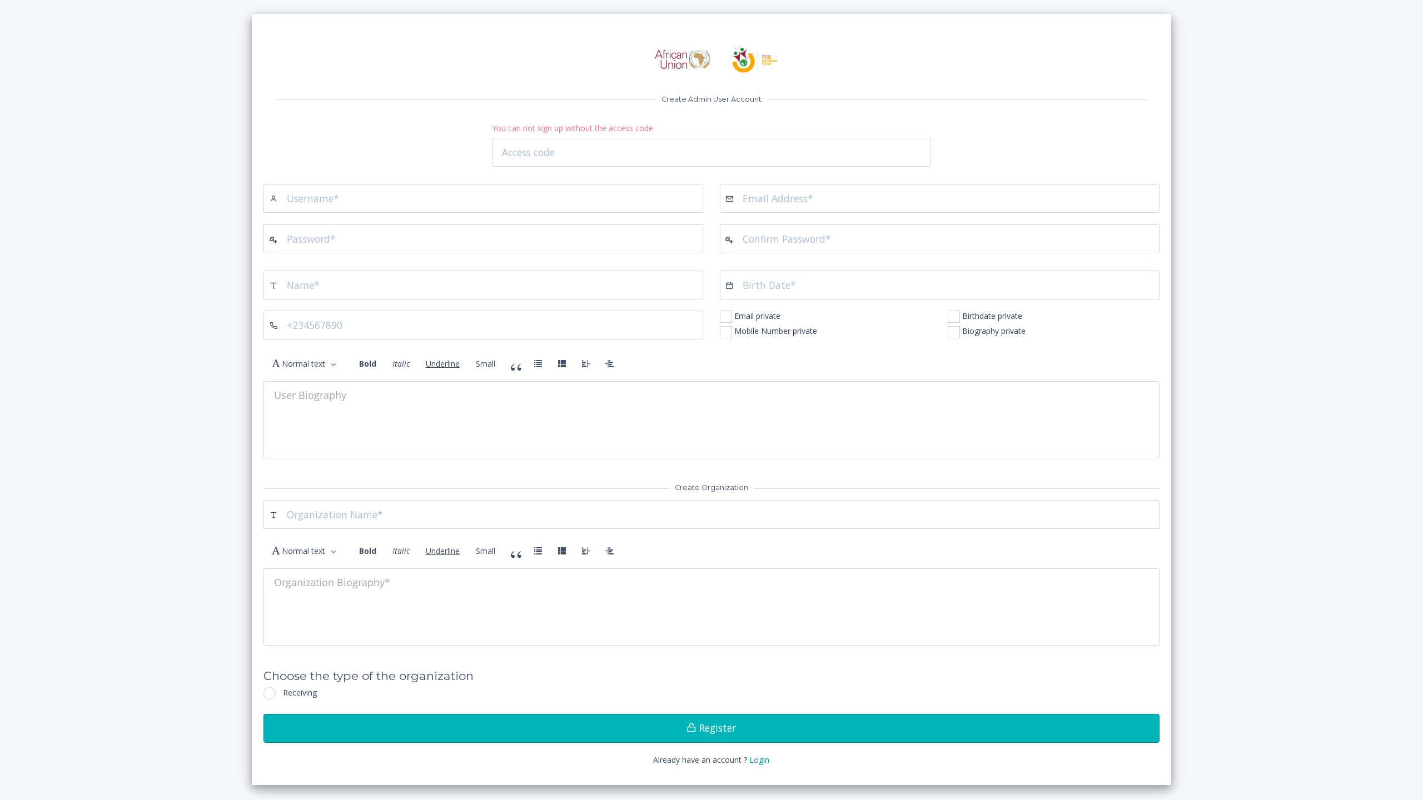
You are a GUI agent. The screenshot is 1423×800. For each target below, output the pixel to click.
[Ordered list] (562, 364)
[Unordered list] (538, 364)
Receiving (300, 692)
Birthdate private (992, 316)
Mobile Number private (775, 331)
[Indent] (610, 364)
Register (716, 727)
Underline (443, 363)
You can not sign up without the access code (572, 128)
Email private (757, 316)
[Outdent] (586, 364)
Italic (401, 363)
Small (485, 363)
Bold (367, 363)
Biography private (994, 331)
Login (759, 759)
